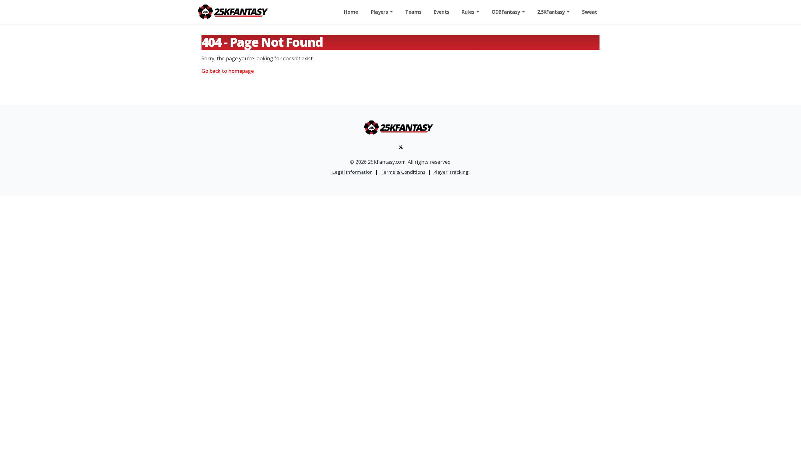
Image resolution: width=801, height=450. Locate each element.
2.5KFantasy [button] (551, 11)
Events (441, 11)
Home (351, 11)
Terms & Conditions (403, 172)
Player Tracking (451, 172)
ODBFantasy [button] (506, 11)
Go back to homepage (228, 71)
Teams (413, 11)
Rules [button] (468, 11)
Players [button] (380, 11)
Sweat (589, 11)
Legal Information (352, 172)
